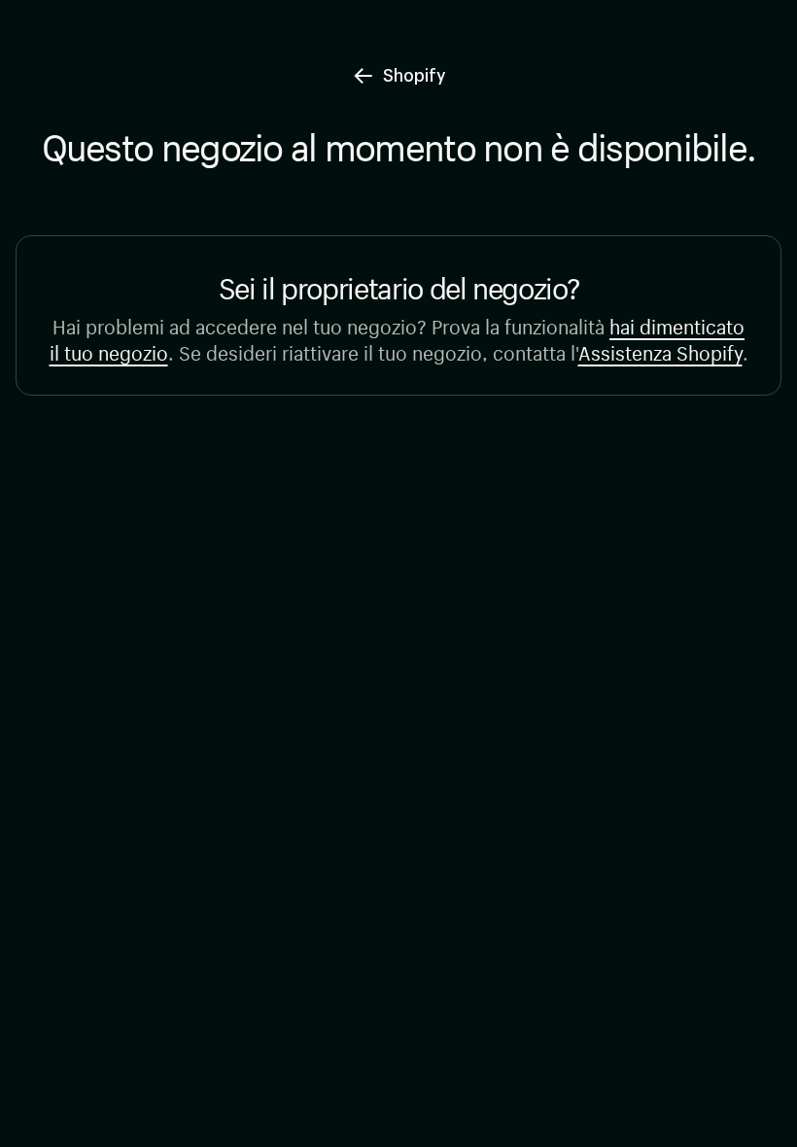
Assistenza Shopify (660, 350)
